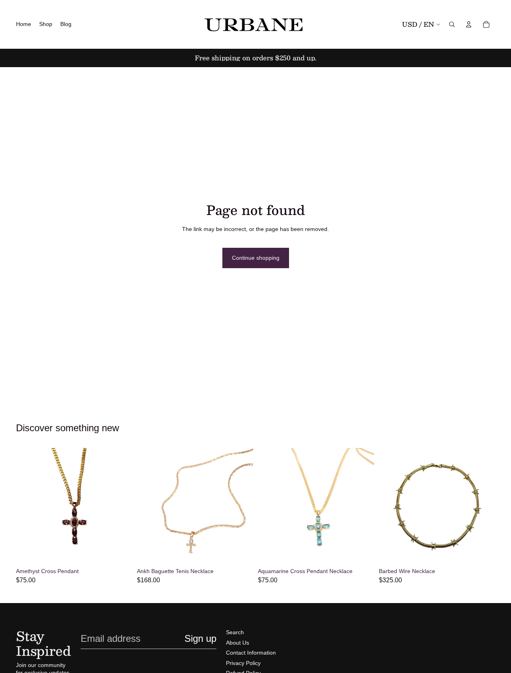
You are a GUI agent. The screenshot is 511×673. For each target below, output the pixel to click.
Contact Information (251, 652)
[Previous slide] (149, 506)
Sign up (200, 638)
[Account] (468, 24)
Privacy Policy (243, 663)
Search (235, 632)
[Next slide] (241, 506)
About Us (237, 642)
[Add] (241, 552)
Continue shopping (255, 258)
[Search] (452, 24)
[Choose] (120, 552)
